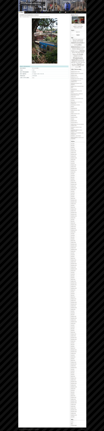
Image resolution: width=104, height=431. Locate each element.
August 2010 (73, 388)
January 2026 (73, 152)
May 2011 (72, 372)
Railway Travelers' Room (75, 113)
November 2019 (74, 245)
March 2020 (73, 240)
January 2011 (73, 379)
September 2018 (74, 268)
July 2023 (72, 191)
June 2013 (73, 355)
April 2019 (72, 256)
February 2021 (73, 224)
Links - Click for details (76, 69)
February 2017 (73, 298)
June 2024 (73, 175)
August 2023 (73, 189)
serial (81, 59)
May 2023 (72, 194)
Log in (72, 421)
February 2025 (73, 164)
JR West (78, 52)
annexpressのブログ (74, 76)
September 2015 (74, 321)
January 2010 (73, 399)
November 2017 (74, 284)
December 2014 (74, 337)
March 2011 (73, 376)
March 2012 (73, 360)
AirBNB (79, 39)
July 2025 (72, 161)
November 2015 (74, 318)
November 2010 (74, 383)
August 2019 (73, 251)
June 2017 (73, 293)
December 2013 (74, 349)
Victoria (76, 66)
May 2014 (72, 344)
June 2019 (73, 254)
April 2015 (72, 330)
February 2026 (73, 150)
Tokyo (75, 64)
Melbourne (75, 54)
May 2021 (72, 221)
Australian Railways (26, 16)
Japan (82, 51)
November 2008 (74, 411)
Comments (74, 425)
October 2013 (73, 353)
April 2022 (72, 205)
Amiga (82, 39)
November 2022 (74, 201)
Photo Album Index (78, 27)
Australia (80, 42)
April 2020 (72, 238)
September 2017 (74, 288)
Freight (72, 51)
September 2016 (74, 307)
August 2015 (73, 323)
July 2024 (72, 173)
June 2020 (73, 235)
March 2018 (73, 279)
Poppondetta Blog (74, 108)
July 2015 (72, 325)
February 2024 (73, 182)
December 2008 (74, 409)
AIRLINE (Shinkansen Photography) (77, 73)
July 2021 (72, 219)
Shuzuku (72, 118)
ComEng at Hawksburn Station (44, 16)
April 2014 (72, 346)
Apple (81, 41)
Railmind (72, 111)
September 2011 (74, 367)
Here (33, 77)
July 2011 (72, 369)
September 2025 (74, 157)
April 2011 (72, 374)
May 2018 (72, 275)
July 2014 (72, 342)
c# (84, 42)
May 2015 (72, 328)
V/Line (81, 65)
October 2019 (73, 247)
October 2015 (73, 319)
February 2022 (73, 208)
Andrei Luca (31, 429)
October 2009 (73, 404)
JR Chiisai (72, 100)
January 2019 (73, 261)
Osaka (75, 56)
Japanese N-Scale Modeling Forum (77, 98)
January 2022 (73, 210)
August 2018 (73, 270)
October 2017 (73, 286)
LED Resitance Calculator (75, 104)
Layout (82, 52)
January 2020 (73, 242)
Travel (79, 64)
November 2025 (74, 154)
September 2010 (74, 386)
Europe (82, 48)
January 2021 (73, 226)
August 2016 (73, 309)
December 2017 (74, 282)
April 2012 (72, 358)
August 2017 (73, 289)
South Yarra (80, 62)
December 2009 (74, 400)
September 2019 (74, 249)
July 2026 (72, 143)
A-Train (76, 39)
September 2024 (74, 170)
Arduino (74, 42)
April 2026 (72, 147)
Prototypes (78, 58)
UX (75, 65)
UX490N (78, 65)
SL (74, 62)
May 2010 (72, 392)
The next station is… (74, 122)
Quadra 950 (75, 59)
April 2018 (72, 277)
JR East (73, 52)
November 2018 (74, 265)
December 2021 (74, 212)
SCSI (79, 59)
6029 (73, 39)
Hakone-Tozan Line (78, 24)
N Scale (80, 54)
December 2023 (74, 184)
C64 (75, 44)
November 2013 (74, 351)
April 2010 (72, 393)
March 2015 (73, 332)
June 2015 (73, 326)
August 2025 (73, 159)
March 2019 (73, 258)
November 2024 (74, 168)
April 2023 (72, 196)
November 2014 (74, 339)
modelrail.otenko (31, 3)
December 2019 (74, 244)
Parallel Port (80, 56)
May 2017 (72, 295)
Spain (84, 62)
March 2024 (73, 180)
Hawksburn (77, 51)
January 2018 (73, 281)
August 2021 (73, 217)
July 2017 (72, 291)
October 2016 (73, 305)
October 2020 (73, 228)
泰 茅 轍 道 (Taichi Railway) (76, 135)
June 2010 (73, 390)
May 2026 (72, 145)
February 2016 (73, 316)
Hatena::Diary (73, 96)
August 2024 (73, 171)
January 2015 (73, 335)
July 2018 (72, 272)
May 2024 (72, 177)
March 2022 (73, 207)
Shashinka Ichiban (74, 117)
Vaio (83, 65)
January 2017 (73, 300)
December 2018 (74, 263)
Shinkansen (79, 60)
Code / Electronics (76, 45)
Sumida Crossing (74, 120)
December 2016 (74, 302)
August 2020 (73, 231)
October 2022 (73, 203)
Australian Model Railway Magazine (77, 78)
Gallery (20, 16)
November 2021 (74, 214)
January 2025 (73, 166)
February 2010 (73, 397)
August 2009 (73, 406)
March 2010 (73, 395)
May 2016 (72, 314)
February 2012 (73, 362)
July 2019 (72, 252)
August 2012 (73, 356)
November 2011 (73, 363)
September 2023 (74, 187)
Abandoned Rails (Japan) (75, 71)
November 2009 (74, 402)
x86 (79, 67)
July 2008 (72, 416)
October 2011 (73, 365)
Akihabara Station (74, 75)
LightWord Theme (22, 429)
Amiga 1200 (76, 41)
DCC (78, 48)
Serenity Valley (73, 115)
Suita (72, 64)
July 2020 (72, 233)
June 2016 (73, 312)
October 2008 (73, 413)
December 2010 (74, 381)
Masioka (72, 106)
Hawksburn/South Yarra (34, 16)
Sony (77, 62)
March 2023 (73, 198)
